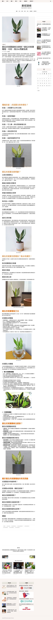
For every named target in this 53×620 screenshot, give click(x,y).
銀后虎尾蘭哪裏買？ (20, 526)
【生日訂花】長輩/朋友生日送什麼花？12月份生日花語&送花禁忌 (7, 571)
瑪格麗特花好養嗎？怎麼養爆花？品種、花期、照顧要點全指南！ (29, 571)
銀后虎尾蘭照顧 (5, 527)
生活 (7, 1)
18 (40, 83)
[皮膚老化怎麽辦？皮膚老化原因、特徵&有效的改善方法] (32, 556)
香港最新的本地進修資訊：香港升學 (25, 585)
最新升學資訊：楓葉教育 (23, 591)
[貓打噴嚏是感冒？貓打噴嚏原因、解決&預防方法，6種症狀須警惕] (4, 556)
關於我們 (31, 1)
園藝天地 (4, 44)
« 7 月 (38, 90)
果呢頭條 (26, 5)
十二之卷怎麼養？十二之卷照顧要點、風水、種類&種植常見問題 (18, 571)
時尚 (20, 1)
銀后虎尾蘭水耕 (27, 526)
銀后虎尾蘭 (8, 526)
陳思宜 (9, 51)
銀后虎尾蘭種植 (11, 527)
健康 (3, 1)
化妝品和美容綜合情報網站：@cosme (26, 598)
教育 (16, 1)
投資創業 (25, 1)
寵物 (11, 1)
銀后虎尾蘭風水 (17, 527)
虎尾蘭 (4, 526)
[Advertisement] (18, 95)
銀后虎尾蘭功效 (14, 526)
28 (46, 85)
